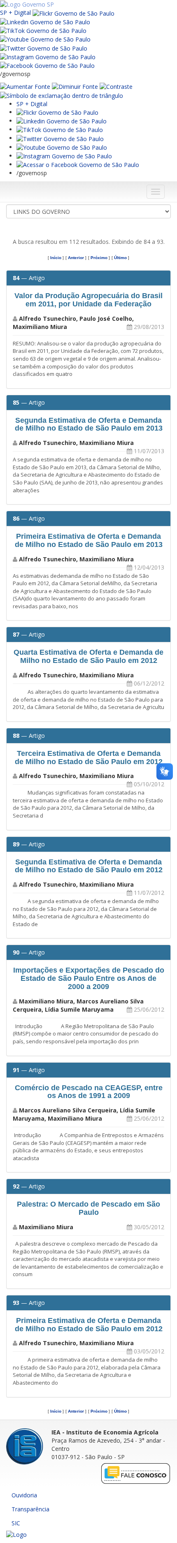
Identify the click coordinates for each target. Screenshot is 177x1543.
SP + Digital (15, 12)
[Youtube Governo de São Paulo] (61, 147)
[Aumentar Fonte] (25, 86)
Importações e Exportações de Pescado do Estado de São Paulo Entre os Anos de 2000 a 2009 (88, 978)
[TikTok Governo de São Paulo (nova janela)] (43, 30)
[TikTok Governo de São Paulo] (59, 129)
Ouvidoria (24, 1495)
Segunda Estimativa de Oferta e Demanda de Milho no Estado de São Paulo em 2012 (89, 866)
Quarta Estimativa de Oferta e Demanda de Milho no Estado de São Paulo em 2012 (88, 656)
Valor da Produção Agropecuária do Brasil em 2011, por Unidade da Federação (88, 300)
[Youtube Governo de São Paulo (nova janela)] (45, 39)
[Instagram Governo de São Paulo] (47, 56)
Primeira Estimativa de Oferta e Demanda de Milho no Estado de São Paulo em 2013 (89, 540)
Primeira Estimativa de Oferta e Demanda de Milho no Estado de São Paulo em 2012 (89, 1324)
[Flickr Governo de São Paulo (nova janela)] (73, 12)
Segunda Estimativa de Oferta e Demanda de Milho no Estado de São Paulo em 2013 (89, 424)
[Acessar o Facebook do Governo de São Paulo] (77, 164)
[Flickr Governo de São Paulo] (57, 112)
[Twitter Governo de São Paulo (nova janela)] (43, 47)
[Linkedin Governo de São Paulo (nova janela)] (45, 21)
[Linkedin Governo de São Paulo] (61, 121)
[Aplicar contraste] (116, 86)
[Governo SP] (27, 4)
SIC (16, 1523)
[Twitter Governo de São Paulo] (60, 138)
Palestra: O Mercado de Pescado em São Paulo (88, 1208)
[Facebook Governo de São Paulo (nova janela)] (47, 65)
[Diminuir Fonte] (75, 86)
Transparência (30, 1509)
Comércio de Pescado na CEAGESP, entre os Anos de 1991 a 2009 (89, 1092)
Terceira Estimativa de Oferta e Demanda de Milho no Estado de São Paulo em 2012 (89, 757)
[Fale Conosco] (136, 1473)
